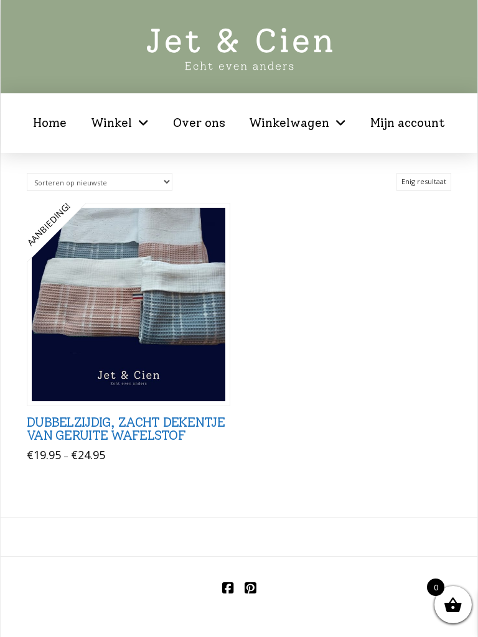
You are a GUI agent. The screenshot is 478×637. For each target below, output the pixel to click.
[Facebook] (227, 588)
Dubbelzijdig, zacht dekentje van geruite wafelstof (126, 429)
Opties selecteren (132, 383)
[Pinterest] (250, 588)
